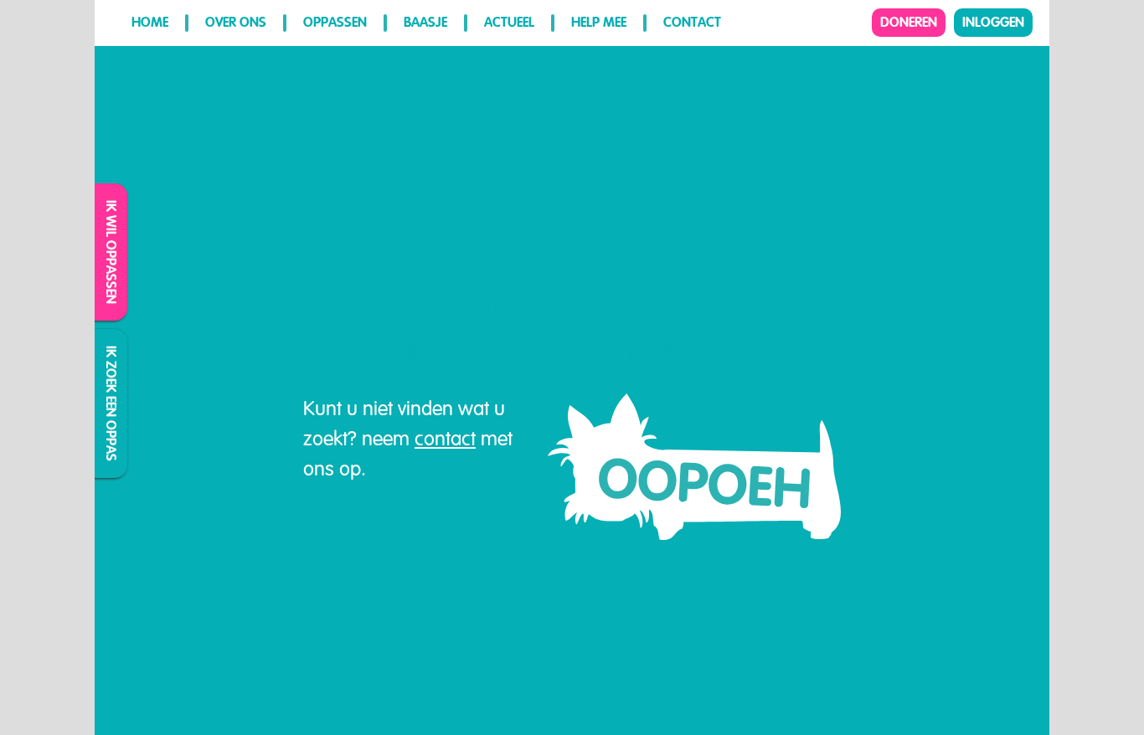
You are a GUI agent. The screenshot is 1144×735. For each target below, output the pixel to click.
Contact (692, 22)
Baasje (425, 22)
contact (445, 438)
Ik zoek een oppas (112, 403)
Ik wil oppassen (112, 252)
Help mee (598, 22)
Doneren (908, 22)
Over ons (235, 22)
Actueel (509, 22)
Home (149, 22)
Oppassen (335, 22)
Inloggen (993, 22)
